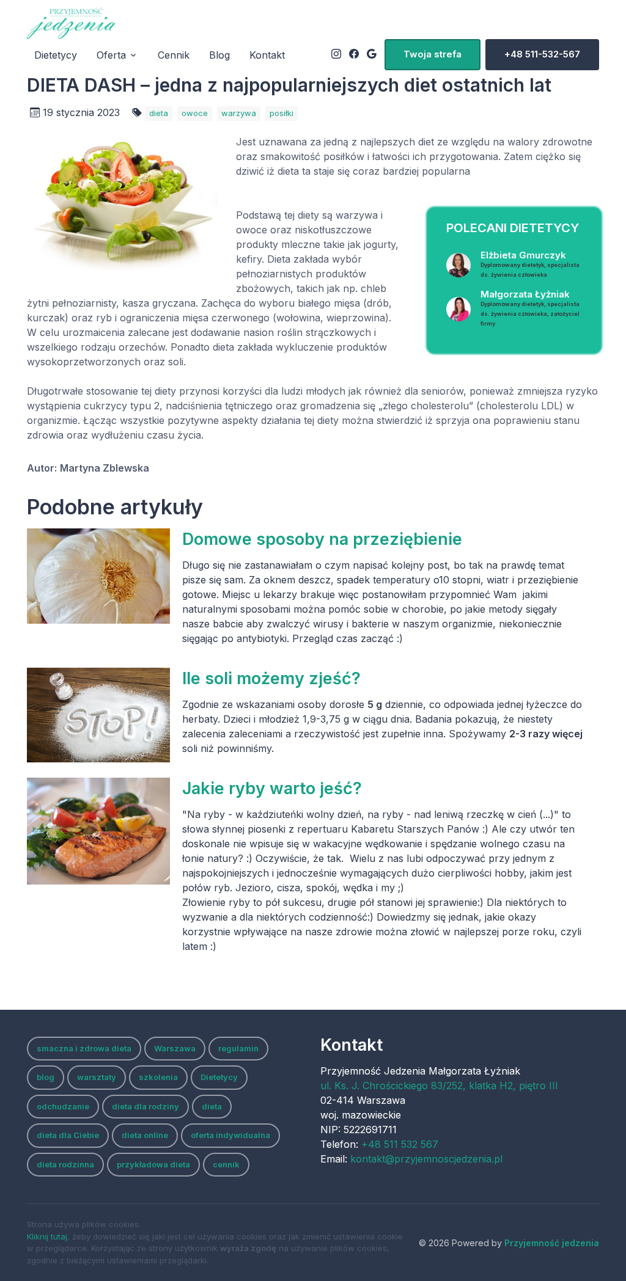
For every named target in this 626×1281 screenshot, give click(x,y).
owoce (195, 113)
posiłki (281, 113)
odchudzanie (63, 1106)
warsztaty (96, 1077)
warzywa (238, 113)
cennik (226, 1164)
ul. (439, 1085)
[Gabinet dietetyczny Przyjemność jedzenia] (71, 23)
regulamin (238, 1048)
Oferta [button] (111, 55)
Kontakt (267, 55)
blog (45, 1077)
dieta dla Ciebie (68, 1135)
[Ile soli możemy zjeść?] (98, 715)
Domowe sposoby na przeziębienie (322, 539)
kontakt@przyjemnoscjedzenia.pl (426, 1159)
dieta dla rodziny (145, 1106)
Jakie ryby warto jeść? (272, 788)
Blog (219, 55)
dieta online (145, 1135)
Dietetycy (55, 55)
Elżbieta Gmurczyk (530, 263)
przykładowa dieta (153, 1164)
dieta (158, 113)
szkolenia (158, 1077)
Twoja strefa (432, 54)
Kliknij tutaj (47, 1236)
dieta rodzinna (65, 1164)
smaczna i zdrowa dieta (84, 1048)
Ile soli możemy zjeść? (271, 678)
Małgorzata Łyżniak (530, 307)
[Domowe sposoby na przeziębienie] (98, 576)
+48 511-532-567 (542, 54)
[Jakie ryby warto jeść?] (98, 831)
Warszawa (175, 1048)
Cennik (174, 55)
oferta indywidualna (230, 1135)
